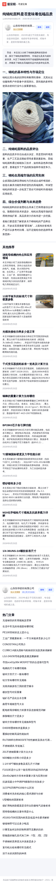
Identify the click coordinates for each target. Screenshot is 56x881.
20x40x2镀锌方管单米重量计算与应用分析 (25, 776)
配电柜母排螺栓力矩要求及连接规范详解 (24, 710)
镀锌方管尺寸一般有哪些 (16, 674)
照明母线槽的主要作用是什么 (18, 811)
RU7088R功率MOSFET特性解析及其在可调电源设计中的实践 (27, 741)
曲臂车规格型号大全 (13, 704)
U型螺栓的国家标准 (13, 799)
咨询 (39, 27)
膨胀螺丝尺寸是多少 (13, 716)
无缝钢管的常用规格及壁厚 (17, 620)
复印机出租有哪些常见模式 (17, 847)
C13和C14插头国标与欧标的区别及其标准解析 (27, 650)
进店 (47, 27)
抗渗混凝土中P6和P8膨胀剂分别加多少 (23, 781)
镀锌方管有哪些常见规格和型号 (19, 722)
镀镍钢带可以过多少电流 (16, 823)
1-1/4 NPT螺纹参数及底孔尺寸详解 (21, 764)
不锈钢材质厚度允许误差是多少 (19, 841)
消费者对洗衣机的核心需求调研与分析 (23, 793)
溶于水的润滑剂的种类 (14, 853)
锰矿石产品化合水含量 (14, 698)
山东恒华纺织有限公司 (23, 26)
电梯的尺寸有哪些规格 (14, 668)
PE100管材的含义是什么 (16, 632)
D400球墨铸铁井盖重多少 (16, 728)
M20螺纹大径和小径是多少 (17, 758)
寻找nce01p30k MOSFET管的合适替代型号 (26, 662)
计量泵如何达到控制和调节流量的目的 (23, 829)
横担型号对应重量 (12, 692)
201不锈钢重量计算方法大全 (18, 752)
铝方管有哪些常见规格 (14, 680)
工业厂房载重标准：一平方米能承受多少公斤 (26, 638)
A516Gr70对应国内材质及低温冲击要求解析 (26, 817)
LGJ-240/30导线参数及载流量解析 (21, 656)
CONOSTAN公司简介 (14, 644)
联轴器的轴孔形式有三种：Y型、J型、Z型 (25, 835)
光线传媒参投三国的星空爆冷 (18, 686)
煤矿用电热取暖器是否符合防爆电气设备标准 (26, 805)
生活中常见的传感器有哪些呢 (18, 626)
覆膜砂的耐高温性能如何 (16, 734)
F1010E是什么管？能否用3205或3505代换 (25, 770)
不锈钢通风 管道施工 (14, 746)
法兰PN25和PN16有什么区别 (18, 787)
